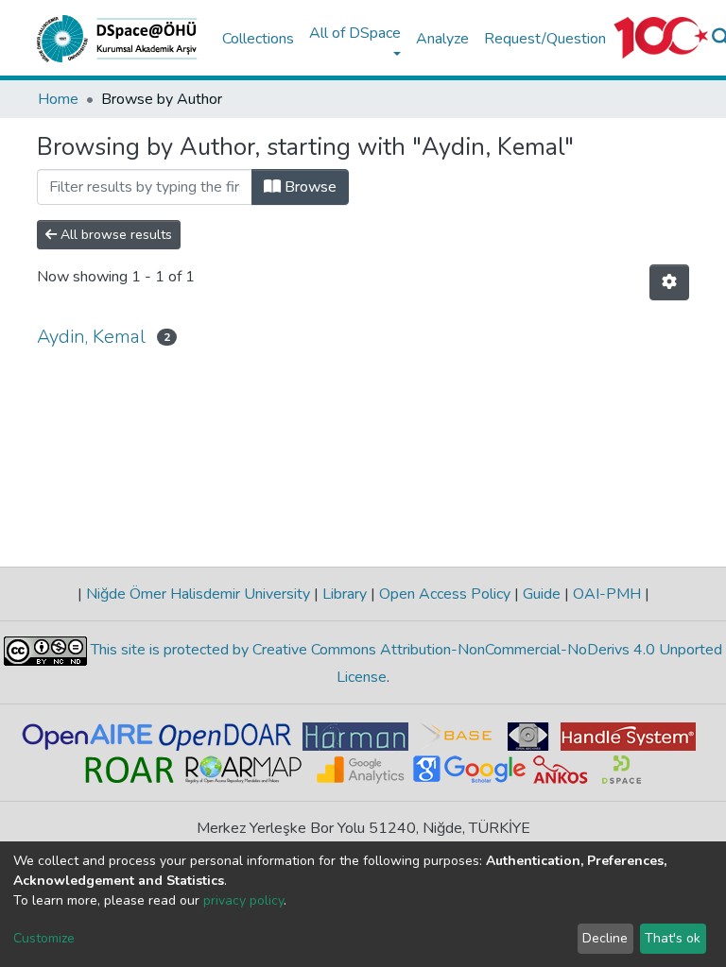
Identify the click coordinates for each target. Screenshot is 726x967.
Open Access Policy (444, 594)
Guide (541, 594)
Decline (605, 938)
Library (345, 594)
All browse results (114, 235)
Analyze (442, 38)
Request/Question (545, 38)
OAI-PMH (607, 594)
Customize (44, 938)
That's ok (672, 938)
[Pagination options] (669, 282)
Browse (309, 187)
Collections (258, 38)
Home (58, 99)
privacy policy (243, 900)
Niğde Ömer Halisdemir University (198, 594)
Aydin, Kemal (91, 336)
